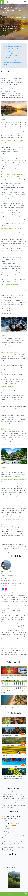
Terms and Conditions (10, 818)
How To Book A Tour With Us (12, 816)
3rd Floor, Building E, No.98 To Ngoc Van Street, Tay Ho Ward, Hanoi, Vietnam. (14, 837)
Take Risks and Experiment (11, 55)
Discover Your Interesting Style (12, 53)
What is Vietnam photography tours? (12, 46)
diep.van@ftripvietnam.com (8, 575)
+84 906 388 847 (9, 828)
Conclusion (5, 66)
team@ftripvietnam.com (10, 833)
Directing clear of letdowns (11, 60)
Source (3, 119)
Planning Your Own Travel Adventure (14, 52)
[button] (25, 2)
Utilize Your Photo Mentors (11, 57)
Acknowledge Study (9, 59)
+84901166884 (9, 571)
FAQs (5, 820)
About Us (6, 815)
